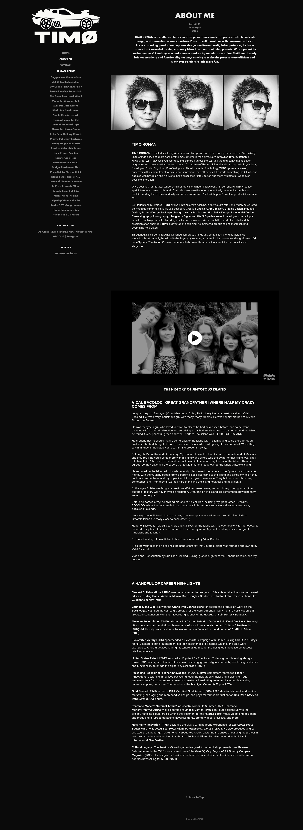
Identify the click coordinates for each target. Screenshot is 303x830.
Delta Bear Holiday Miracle (66, 134)
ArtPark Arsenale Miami (66, 186)
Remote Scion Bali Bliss (66, 190)
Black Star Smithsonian (65, 110)
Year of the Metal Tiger (65, 124)
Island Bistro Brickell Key (65, 176)
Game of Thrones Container (66, 181)
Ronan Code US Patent (66, 214)
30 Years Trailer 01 (66, 253)
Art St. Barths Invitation (65, 81)
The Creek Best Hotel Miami (66, 96)
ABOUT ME (65, 58)
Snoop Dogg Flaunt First (66, 143)
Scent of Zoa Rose (65, 157)
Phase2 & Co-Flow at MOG (65, 171)
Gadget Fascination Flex (66, 167)
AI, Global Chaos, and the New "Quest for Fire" (65, 231)
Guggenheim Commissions (65, 77)
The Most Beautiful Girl (66, 119)
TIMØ (201, 819)
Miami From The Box (66, 195)
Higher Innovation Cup (66, 209)
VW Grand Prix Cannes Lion (66, 86)
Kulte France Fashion (66, 152)
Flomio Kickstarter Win (66, 115)
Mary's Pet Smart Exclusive (66, 138)
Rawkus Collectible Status (66, 148)
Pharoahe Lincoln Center (66, 129)
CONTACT (65, 64)
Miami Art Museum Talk (66, 100)
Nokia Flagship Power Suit (65, 91)
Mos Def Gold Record (65, 105)
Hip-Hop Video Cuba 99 (66, 200)
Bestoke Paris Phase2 (65, 162)
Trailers (66, 247)
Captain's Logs (65, 225)
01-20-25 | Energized (66, 236)
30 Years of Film (66, 71)
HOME (66, 52)
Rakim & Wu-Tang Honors (65, 205)
